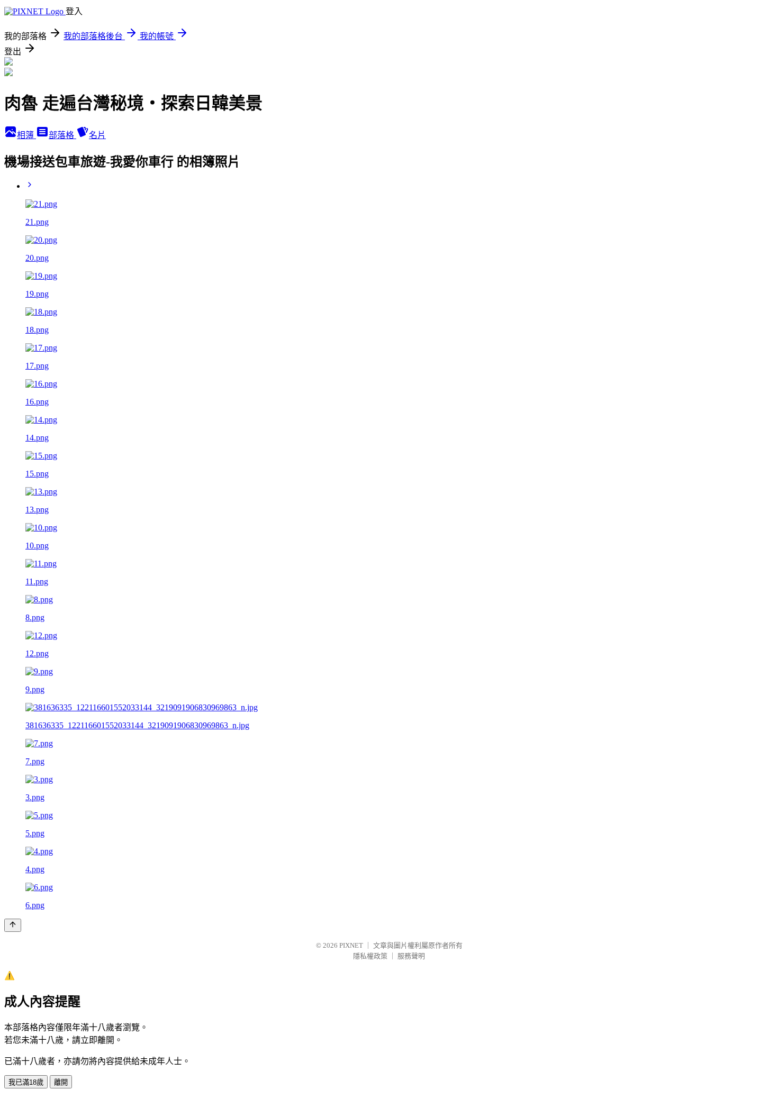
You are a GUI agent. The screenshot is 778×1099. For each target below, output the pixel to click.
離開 (61, 1082)
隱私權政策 (370, 956)
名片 (97, 135)
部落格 (62, 135)
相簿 (26, 135)
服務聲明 (411, 956)
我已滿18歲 (25, 1082)
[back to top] (12, 925)
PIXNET (351, 945)
